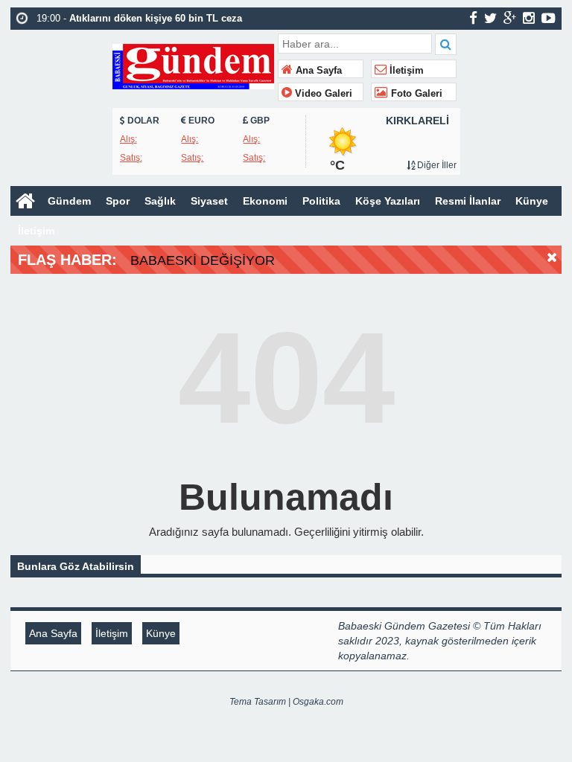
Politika (321, 201)
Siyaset (209, 201)
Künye (531, 201)
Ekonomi (265, 201)
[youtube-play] (548, 18)
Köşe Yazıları (387, 201)
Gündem (69, 201)
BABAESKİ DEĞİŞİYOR (202, 260)
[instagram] (529, 18)
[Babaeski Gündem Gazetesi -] (193, 65)
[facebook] (473, 18)
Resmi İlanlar (467, 201)
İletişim (405, 70)
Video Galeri (322, 94)
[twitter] (490, 18)
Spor (118, 201)
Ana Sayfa (317, 70)
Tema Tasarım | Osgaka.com (286, 702)
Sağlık (160, 201)
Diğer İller (436, 165)
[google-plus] (509, 18)
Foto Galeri (415, 94)
